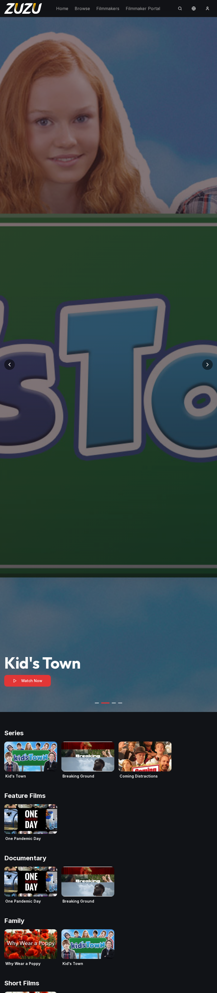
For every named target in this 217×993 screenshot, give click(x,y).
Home (62, 8)
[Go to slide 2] (105, 703)
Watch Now (31, 680)
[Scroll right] (210, 760)
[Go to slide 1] (97, 703)
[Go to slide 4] (120, 703)
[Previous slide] (9, 364)
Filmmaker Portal (143, 8)
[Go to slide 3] (114, 703)
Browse (82, 8)
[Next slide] (207, 364)
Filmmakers (107, 8)
